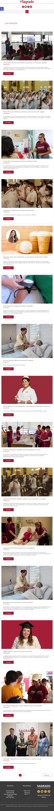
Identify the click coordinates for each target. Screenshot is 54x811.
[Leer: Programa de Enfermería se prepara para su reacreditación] (27, 531)
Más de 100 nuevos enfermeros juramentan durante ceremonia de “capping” (24, 112)
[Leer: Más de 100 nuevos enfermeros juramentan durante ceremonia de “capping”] (27, 95)
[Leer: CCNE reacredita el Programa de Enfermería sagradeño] (27, 289)
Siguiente (47, 775)
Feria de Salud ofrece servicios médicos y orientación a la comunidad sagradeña (25, 63)
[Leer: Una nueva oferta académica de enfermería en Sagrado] (27, 341)
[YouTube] (26, 7)
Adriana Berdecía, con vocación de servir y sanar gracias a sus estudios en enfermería (26, 406)
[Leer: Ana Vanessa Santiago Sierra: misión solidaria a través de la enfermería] (27, 686)
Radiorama (27, 792)
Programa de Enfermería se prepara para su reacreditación (19, 548)
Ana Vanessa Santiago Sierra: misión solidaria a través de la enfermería (22, 706)
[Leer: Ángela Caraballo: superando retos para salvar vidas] (27, 634)
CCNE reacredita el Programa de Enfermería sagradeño (18, 306)
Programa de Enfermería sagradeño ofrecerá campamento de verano (21, 450)
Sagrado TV (27, 794)
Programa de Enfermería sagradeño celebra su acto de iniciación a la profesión (24, 499)
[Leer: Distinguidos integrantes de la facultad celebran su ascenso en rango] (27, 739)
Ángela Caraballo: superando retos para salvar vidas (17, 651)
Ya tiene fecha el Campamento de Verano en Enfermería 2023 (20, 161)
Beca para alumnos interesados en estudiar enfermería (18, 602)
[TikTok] (31, 7)
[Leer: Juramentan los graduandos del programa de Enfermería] (27, 193)
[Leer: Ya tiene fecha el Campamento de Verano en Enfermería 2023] (27, 144)
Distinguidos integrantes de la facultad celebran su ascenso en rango (22, 759)
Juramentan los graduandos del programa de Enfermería (18, 210)
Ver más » (9, 74)
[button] (2, 9)
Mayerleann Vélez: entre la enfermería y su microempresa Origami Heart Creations (25, 257)
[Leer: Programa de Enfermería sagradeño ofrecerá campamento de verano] (27, 434)
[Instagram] (28, 7)
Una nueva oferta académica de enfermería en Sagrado (18, 360)
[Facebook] (23, 7)
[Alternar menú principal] (27, 11)
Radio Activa (27, 790)
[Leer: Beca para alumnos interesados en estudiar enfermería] (27, 582)
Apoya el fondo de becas (43, 796)
